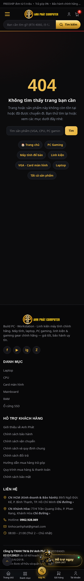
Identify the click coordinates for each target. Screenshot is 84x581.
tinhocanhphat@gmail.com (27, 526)
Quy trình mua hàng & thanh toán (26, 470)
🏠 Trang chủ (30, 145)
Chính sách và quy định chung (24, 448)
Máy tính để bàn (31, 155)
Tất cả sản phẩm (42, 175)
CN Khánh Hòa (18, 509)
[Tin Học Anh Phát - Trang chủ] (41, 14)
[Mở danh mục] (7, 14)
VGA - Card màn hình (33, 165)
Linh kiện (57, 155)
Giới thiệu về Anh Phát (18, 427)
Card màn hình (13, 384)
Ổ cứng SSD (11, 406)
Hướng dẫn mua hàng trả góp (24, 463)
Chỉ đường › (65, 502)
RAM (6, 399)
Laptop (61, 165)
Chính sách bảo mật (17, 477)
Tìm (71, 131)
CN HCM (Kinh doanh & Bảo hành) (32, 497)
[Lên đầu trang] (7, 561)
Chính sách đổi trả (16, 455)
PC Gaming (55, 145)
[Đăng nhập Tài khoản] (69, 14)
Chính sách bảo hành (18, 434)
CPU (6, 377)
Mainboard (11, 392)
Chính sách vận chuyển (19, 441)
